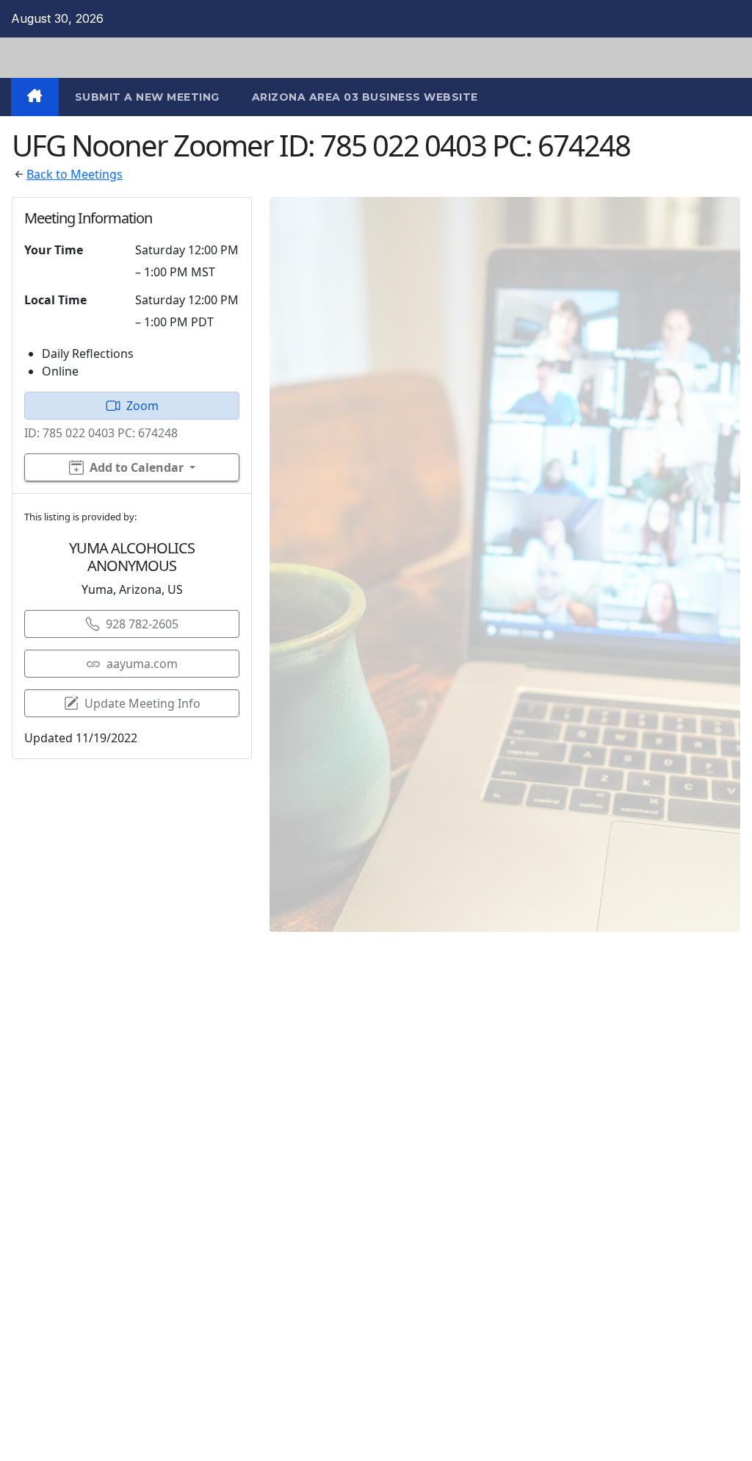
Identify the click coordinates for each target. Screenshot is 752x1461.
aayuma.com (142, 664)
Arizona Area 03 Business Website (365, 97)
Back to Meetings (74, 174)
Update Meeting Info (142, 703)
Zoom (142, 406)
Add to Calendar (137, 467)
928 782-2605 (142, 624)
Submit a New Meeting (147, 97)
